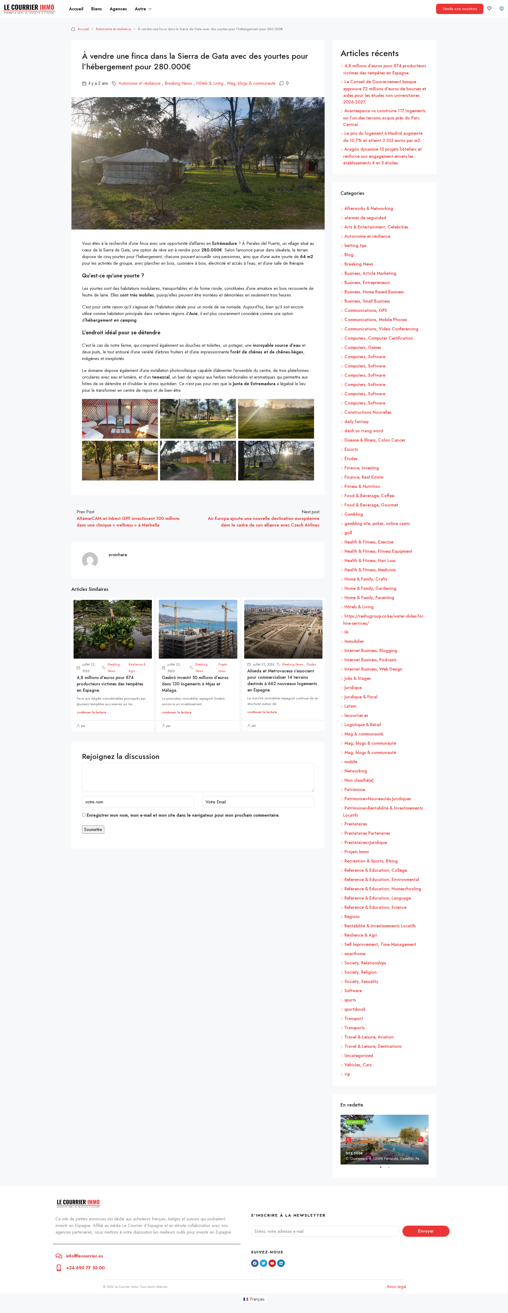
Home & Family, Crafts (365, 579)
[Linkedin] (281, 1263)
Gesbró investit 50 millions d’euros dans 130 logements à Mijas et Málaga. (195, 684)
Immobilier (354, 641)
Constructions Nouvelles (367, 412)
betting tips (355, 245)
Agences (118, 9)
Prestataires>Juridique (365, 842)
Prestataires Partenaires (367, 833)
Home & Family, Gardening (370, 588)
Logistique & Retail (362, 725)
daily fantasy (356, 422)
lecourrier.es (356, 715)
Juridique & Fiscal (361, 697)
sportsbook (355, 1009)
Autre (140, 9)
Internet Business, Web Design (373, 669)
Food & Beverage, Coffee (369, 496)
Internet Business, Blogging (370, 650)
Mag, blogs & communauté (251, 83)
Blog (348, 255)
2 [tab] (391, 1169)
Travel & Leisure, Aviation (369, 1037)
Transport (353, 1018)
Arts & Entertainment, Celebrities (376, 227)
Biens (96, 9)
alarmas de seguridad (365, 218)
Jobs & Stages (357, 678)
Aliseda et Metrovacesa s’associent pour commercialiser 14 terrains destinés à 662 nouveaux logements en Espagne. (282, 680)
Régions (352, 917)
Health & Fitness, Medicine (370, 570)
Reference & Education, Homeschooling (382, 889)
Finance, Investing (361, 468)
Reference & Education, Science (375, 907)
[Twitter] (263, 1263)
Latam (350, 706)
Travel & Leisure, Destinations (372, 1046)
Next (420, 1139)
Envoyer (426, 1231)
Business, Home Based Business (374, 292)
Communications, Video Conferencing (381, 329)
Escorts (351, 449)
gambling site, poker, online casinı (377, 523)
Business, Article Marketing (370, 273)
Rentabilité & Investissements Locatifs (380, 926)
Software (353, 991)
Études (311, 664)
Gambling (353, 514)
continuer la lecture (91, 712)
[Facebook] (254, 1263)
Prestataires (355, 824)
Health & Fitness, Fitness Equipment (378, 551)
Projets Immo (222, 667)
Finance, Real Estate (363, 477)
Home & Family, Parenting (369, 598)
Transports (354, 1028)
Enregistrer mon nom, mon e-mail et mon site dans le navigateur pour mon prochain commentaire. (183, 815)
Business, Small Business (367, 301)
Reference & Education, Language (377, 898)
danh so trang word (363, 431)
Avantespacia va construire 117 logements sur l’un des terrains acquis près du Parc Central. (384, 118)
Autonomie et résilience (113, 29)
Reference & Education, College (375, 870)
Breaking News (178, 83)
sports (350, 1000)
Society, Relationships (365, 963)
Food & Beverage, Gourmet (371, 505)
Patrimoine (354, 789)
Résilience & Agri (137, 667)
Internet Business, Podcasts (370, 660)
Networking (355, 771)
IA (346, 632)
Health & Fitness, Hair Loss (369, 560)
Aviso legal (396, 1287)
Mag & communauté (363, 734)
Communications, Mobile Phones (375, 320)
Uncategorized (358, 1056)
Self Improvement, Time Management (380, 944)
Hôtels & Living (209, 83)
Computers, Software (364, 357)
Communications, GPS (365, 310)
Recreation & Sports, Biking (371, 861)
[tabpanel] (385, 1139)
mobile (350, 762)
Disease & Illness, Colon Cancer (374, 440)
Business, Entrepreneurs (367, 283)
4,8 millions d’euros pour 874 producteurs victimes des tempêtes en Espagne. (110, 684)
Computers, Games (362, 347)
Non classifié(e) (359, 780)
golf (348, 533)
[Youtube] (272, 1263)
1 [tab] (383, 1169)
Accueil (76, 9)
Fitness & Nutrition (362, 486)
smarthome (354, 954)
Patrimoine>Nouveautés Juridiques (377, 799)
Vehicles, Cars (357, 1065)
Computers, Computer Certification (378, 338)
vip (347, 1074)
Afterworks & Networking (368, 208)
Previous (348, 1139)
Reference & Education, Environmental (381, 879)
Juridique (353, 688)
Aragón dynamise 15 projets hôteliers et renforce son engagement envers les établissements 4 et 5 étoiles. (382, 156)
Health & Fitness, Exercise (368, 542)
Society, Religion (360, 972)
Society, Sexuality (361, 981)
